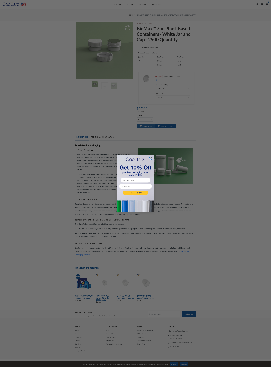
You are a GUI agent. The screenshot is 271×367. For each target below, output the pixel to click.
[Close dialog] (151, 158)
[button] (135, 193)
